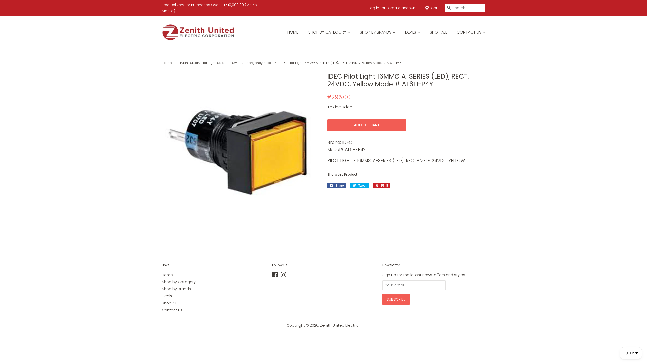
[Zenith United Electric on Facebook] (275, 275)
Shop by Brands (376, 32)
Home (292, 32)
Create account (402, 7)
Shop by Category (327, 32)
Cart (435, 7)
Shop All (438, 32)
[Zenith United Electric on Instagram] (283, 275)
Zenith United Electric (340, 325)
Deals (411, 32)
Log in (373, 7)
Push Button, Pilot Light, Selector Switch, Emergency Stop (225, 63)
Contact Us (469, 32)
